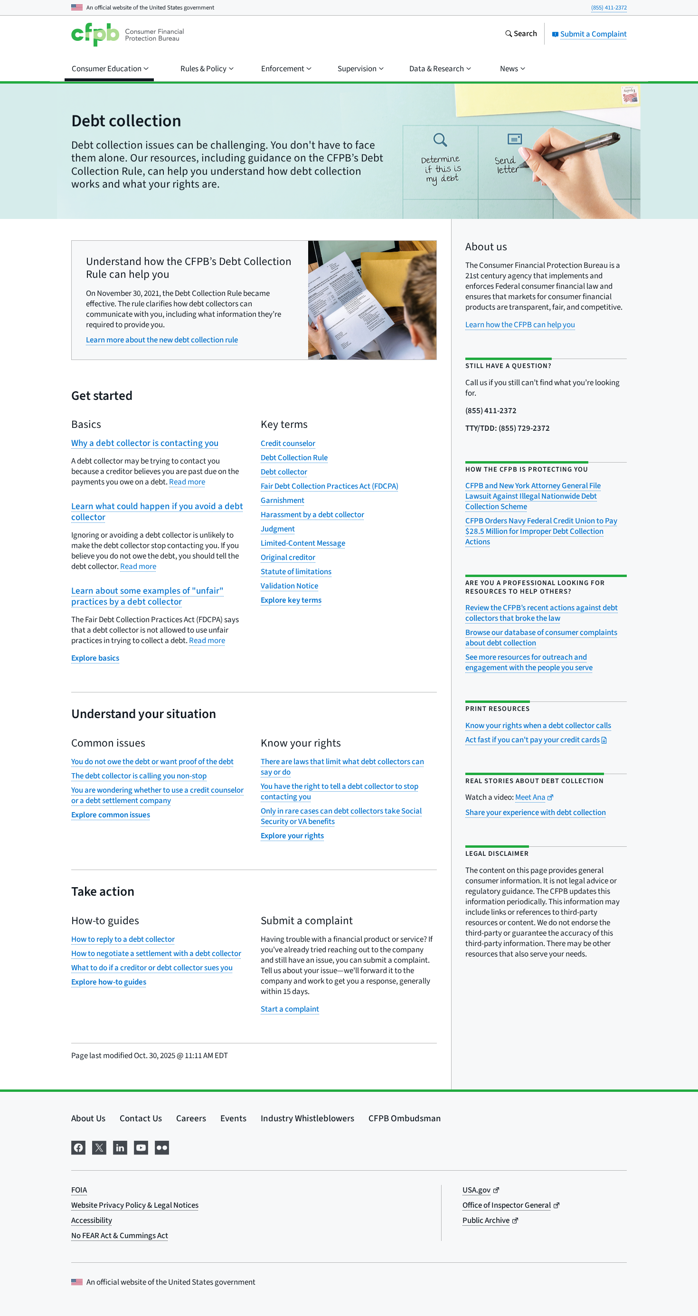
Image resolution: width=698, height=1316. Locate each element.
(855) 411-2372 (609, 7)
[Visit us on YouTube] (141, 1146)
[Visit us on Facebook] (78, 1146)
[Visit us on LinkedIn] (120, 1146)
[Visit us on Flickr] (162, 1146)
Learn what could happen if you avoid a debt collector (157, 512)
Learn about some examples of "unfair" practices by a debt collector (147, 596)
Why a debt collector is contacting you (144, 443)
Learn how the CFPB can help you (520, 325)
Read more (187, 482)
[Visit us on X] (99, 1146)
